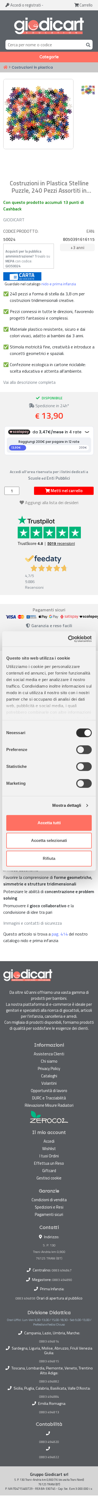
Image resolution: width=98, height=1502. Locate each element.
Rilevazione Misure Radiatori (49, 1105)
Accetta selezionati (49, 840)
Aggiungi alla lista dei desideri (51, 502)
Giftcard (49, 1170)
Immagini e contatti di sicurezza (32, 923)
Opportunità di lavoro (49, 1090)
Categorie (49, 56)
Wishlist (49, 1148)
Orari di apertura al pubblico (59, 1298)
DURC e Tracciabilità (49, 1098)
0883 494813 (49, 1412)
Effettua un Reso (49, 1163)
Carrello (86, 5)
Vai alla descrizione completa (29, 382)
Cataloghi (49, 1076)
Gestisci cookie (49, 1178)
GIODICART (13, 219)
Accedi (25, 5)
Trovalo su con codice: (27, 259)
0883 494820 (49, 1441)
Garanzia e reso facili (51, 625)
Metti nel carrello (66, 491)
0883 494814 (49, 1341)
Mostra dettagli (66, 805)
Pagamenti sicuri (49, 1214)
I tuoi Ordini (49, 1156)
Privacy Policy (49, 1068)
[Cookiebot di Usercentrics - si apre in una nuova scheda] (69, 638)
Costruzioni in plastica (32, 67)
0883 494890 (62, 1279)
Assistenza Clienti (49, 1054)
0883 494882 (49, 1381)
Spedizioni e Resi (49, 1207)
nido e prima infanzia (58, 284)
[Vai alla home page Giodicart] (49, 26)
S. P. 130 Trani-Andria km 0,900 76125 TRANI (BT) (49, 1252)
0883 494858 (25, 1298)
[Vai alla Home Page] (5, 67)
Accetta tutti (49, 822)
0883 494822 (49, 1457)
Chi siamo (49, 1061)
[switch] (84, 749)
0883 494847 (62, 1270)
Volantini (49, 1083)
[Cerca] (87, 44)
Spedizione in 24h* (51, 405)
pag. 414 (60, 934)
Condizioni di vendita (49, 1200)
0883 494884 (49, 1396)
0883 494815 (49, 1361)
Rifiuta (49, 858)
